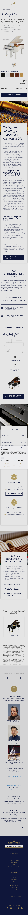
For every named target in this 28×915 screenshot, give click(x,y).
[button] (3, 448)
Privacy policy (24, 447)
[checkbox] (2, 458)
